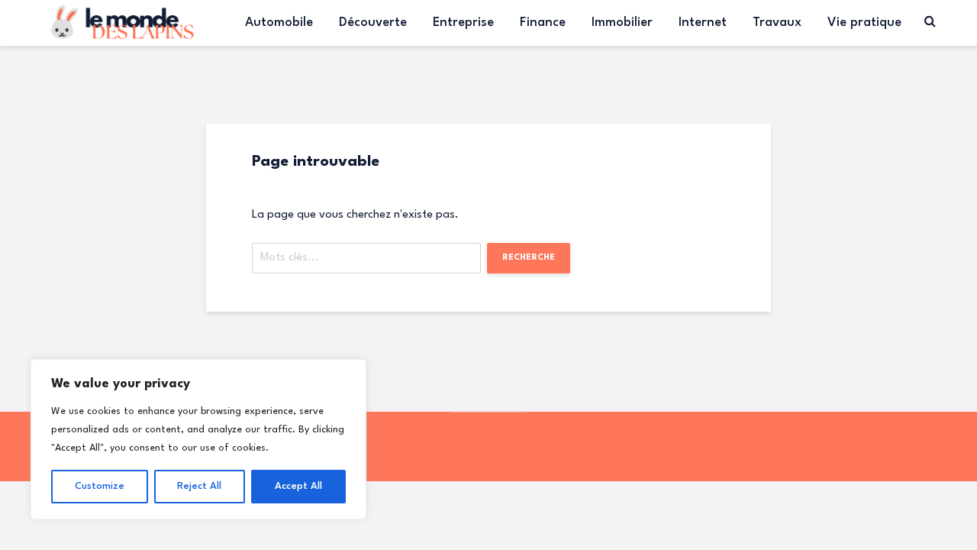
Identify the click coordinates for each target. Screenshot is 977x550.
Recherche (528, 258)
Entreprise (463, 22)
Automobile (279, 22)
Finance (543, 22)
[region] (198, 439)
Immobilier (622, 22)
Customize (99, 486)
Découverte (373, 22)
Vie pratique (864, 22)
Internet (703, 22)
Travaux (777, 22)
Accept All (298, 486)
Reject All (199, 486)
